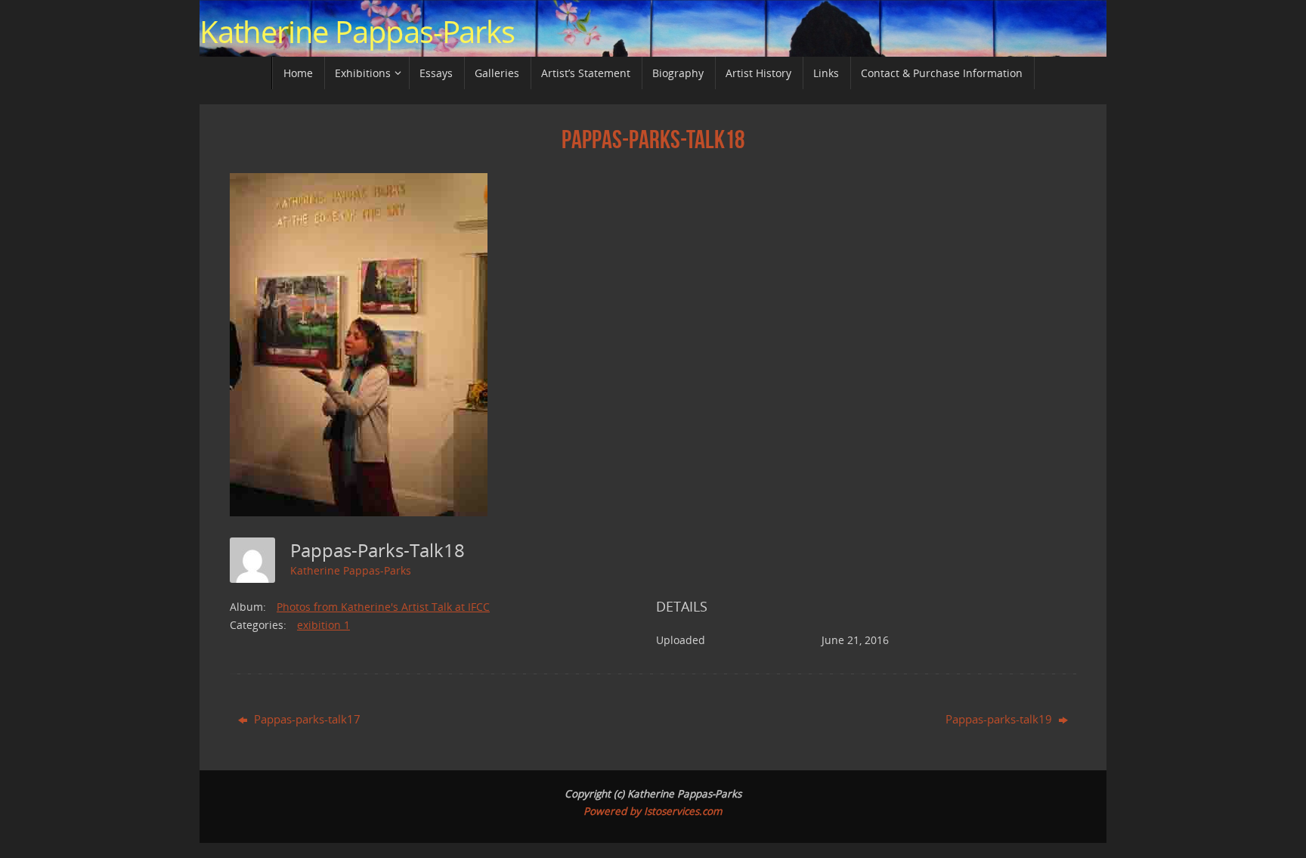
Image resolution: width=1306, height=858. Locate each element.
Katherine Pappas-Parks (357, 31)
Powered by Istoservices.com (653, 811)
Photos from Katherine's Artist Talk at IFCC (383, 606)
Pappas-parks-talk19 (1000, 718)
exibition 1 (323, 625)
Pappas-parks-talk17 (306, 718)
